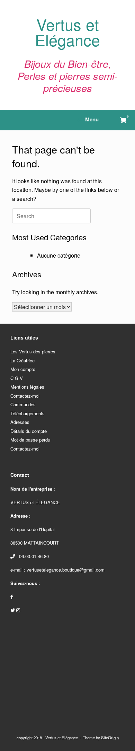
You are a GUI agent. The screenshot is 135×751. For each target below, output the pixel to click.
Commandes (23, 404)
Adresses (19, 422)
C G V (16, 378)
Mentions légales (27, 386)
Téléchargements (27, 413)
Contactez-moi (24, 395)
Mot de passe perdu (30, 439)
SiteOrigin (110, 737)
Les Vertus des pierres (32, 351)
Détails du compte (28, 431)
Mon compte (22, 369)
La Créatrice (22, 360)
